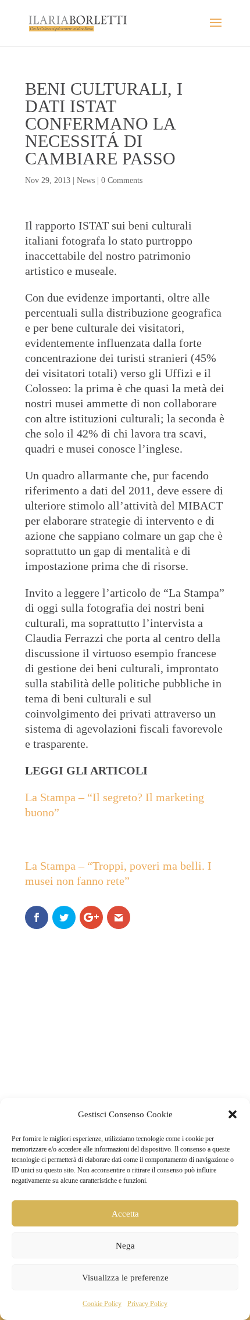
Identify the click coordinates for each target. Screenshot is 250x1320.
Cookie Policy (102, 1304)
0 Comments (121, 180)
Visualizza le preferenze (125, 1277)
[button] (232, 1114)
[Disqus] (125, 1082)
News (86, 180)
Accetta (125, 1213)
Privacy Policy (147, 1304)
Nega (125, 1245)
